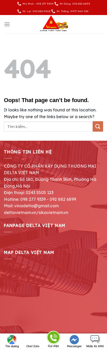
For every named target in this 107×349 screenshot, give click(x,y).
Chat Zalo (32, 346)
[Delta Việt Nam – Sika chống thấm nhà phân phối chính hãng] (53, 24)
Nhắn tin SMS (95, 346)
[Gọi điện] (53, 338)
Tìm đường (12, 346)
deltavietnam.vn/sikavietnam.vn (36, 212)
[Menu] (7, 24)
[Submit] (98, 126)
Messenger (74, 346)
